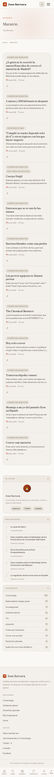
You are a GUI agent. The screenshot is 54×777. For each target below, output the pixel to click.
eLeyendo (26, 624)
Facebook (7, 753)
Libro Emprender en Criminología (17, 738)
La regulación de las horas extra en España (29, 575)
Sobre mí (16, 509)
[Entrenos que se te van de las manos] (27, 216)
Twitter (27, 509)
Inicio (5, 42)
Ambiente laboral (26, 612)
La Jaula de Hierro (18, 527)
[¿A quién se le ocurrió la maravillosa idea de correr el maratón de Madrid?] (27, 72)
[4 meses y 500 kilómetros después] (27, 108)
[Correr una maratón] (27, 449)
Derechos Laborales (26, 641)
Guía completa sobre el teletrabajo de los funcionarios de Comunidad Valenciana (29, 538)
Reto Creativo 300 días (18, 171)
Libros (5, 720)
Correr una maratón (17, 57)
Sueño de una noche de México (26, 647)
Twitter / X (7, 743)
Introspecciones (15, 128)
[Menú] (48, 4)
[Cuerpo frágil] (27, 181)
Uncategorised (26, 607)
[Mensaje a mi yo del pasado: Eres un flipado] (27, 415)
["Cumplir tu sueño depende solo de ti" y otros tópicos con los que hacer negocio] (27, 143)
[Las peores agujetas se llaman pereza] (27, 283)
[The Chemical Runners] (27, 318)
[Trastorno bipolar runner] (27, 382)
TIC (26, 618)
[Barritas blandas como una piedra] (27, 250)
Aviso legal (33, 763)
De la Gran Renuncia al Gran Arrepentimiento (23, 551)
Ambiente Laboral (10, 705)
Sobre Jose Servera (11, 733)
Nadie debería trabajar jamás (26, 601)
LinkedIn (38, 509)
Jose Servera (15, 4)
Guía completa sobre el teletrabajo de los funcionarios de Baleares (29, 563)
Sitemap (41, 763)
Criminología (26, 595)
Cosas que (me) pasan (26, 630)
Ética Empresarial (10, 715)
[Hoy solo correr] (27, 349)
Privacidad (25, 763)
